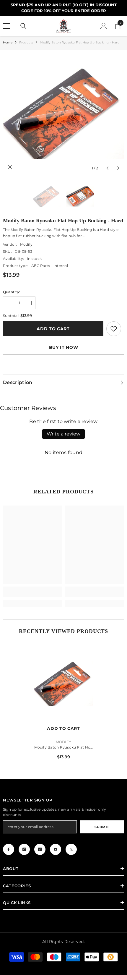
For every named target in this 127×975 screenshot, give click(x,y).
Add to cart (53, 328)
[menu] (6, 26)
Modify (26, 244)
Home (7, 42)
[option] (63, 113)
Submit (102, 827)
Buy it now (63, 347)
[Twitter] (71, 849)
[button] (107, 168)
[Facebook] (8, 849)
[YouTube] (55, 849)
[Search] (23, 26)
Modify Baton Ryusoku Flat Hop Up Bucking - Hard (63, 748)
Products (26, 42)
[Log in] (103, 26)
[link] (113, 328)
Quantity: (11, 292)
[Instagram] (24, 849)
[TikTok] (39, 849)
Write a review (63, 434)
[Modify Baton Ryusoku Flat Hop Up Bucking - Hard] (63, 683)
